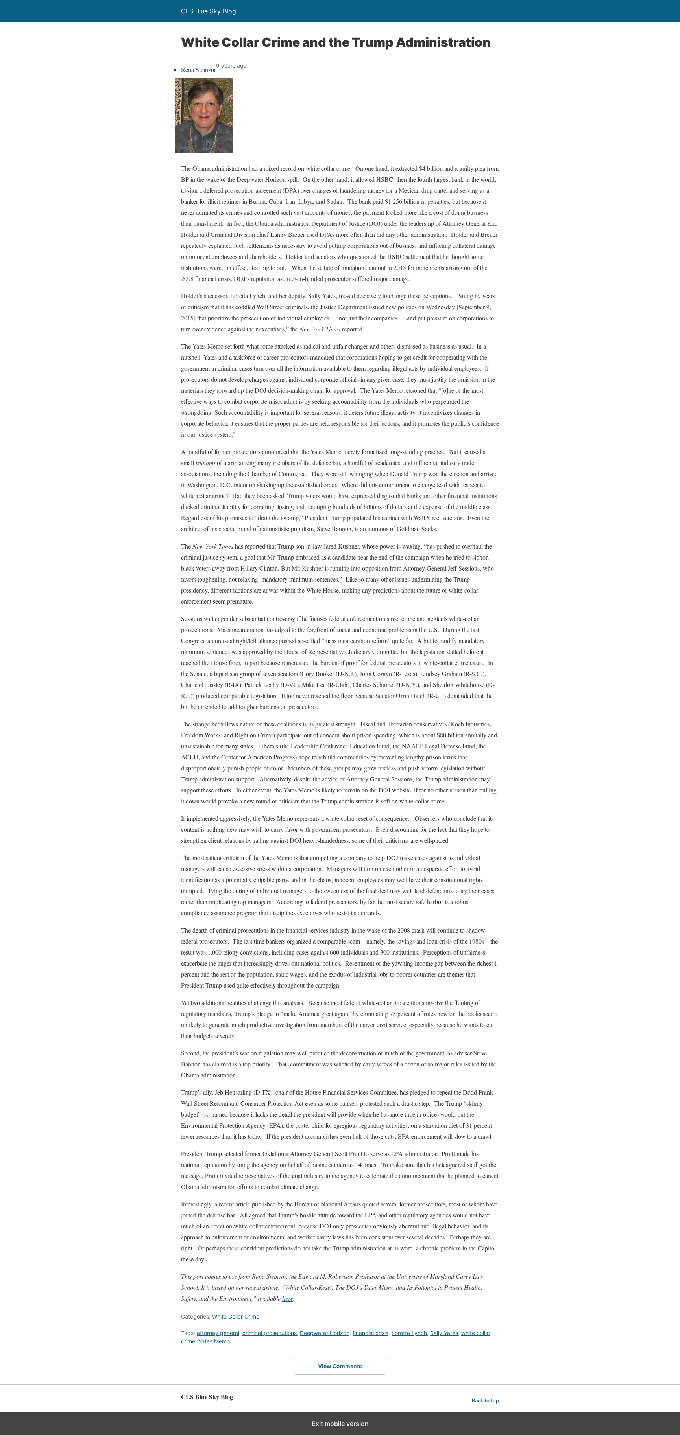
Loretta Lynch (409, 1333)
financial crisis (370, 1333)
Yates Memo (214, 1341)
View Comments (340, 1366)
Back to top (485, 1401)
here (287, 1298)
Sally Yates (444, 1333)
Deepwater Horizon (324, 1333)
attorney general (218, 1333)
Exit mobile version (340, 1424)
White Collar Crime (235, 1316)
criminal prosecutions (269, 1333)
